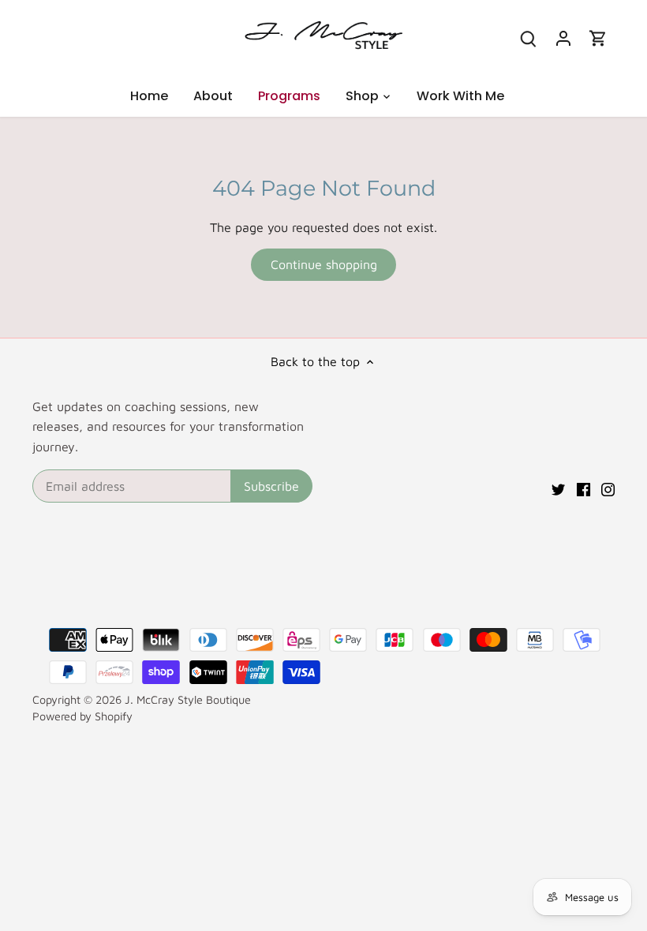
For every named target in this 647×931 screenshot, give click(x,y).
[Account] (563, 37)
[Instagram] (608, 487)
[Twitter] (558, 487)
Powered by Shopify (82, 716)
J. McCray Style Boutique (188, 699)
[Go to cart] (598, 37)
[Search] (528, 37)
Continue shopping (324, 264)
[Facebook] (583, 487)
